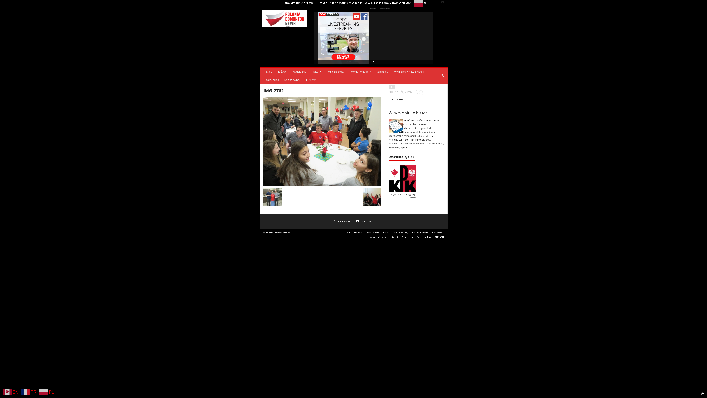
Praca (315, 71)
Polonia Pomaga (359, 71)
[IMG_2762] (322, 141)
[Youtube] (442, 2)
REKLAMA (311, 79)
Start (323, 3)
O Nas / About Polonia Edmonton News (388, 3)
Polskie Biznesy (335, 71)
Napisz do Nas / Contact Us (346, 3)
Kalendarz (382, 71)
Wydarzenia (299, 71)
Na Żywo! (282, 71)
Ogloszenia (272, 79)
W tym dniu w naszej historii (409, 71)
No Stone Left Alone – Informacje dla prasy (410, 140)
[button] (442, 76)
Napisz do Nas (292, 79)
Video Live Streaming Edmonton (343, 38)
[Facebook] (437, 2)
